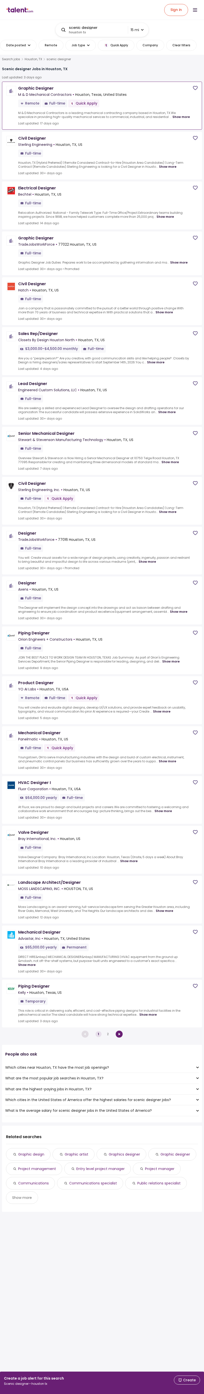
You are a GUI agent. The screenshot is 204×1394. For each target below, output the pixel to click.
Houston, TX (33, 59)
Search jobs (11, 59)
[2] (119, 1034)
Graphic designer (175, 1154)
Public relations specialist (159, 1183)
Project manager (159, 1168)
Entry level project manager (100, 1168)
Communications (33, 1183)
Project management (37, 1168)
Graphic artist (76, 1154)
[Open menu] (195, 10)
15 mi (135, 29)
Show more (181, 117)
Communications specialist (93, 1183)
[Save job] (195, 88)
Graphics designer (124, 1154)
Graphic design (31, 1154)
